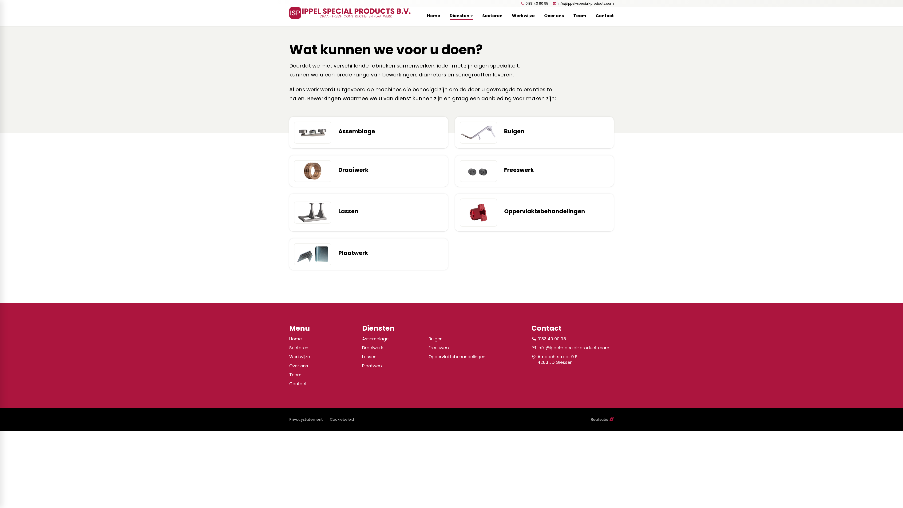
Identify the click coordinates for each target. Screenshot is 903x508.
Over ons (298, 366)
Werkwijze (299, 356)
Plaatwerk (372, 366)
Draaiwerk (372, 347)
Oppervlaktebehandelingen (456, 356)
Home (295, 338)
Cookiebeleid (342, 419)
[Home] (350, 13)
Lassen (369, 356)
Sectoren (298, 347)
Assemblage (375, 338)
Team (295, 374)
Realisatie (599, 419)
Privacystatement (306, 419)
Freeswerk (439, 347)
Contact (298, 383)
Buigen (435, 338)
